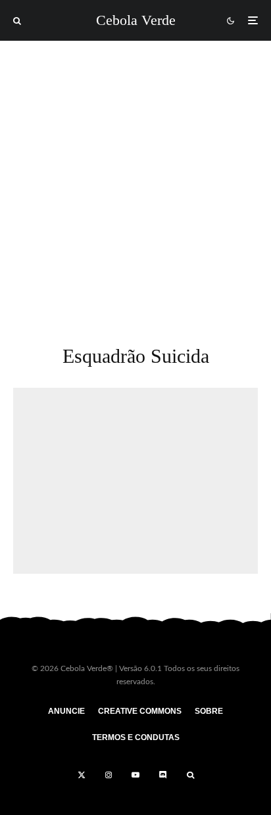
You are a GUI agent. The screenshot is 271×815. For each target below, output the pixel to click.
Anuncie (66, 711)
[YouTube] (135, 775)
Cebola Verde (136, 20)
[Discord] (163, 775)
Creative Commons (140, 711)
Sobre (209, 711)
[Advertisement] (135, 182)
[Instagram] (108, 775)
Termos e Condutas (136, 737)
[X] (81, 775)
